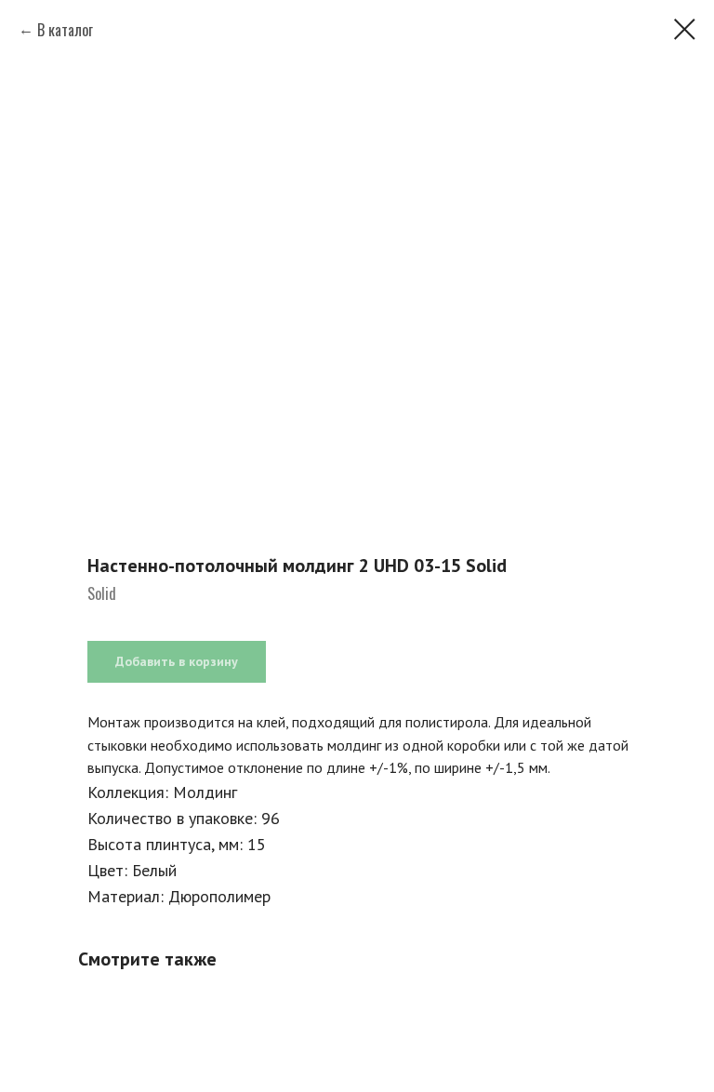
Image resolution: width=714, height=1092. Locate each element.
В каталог (65, 30)
